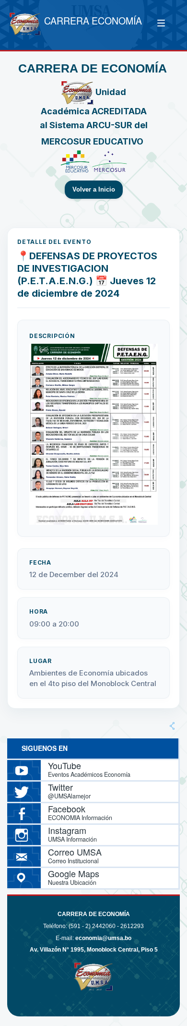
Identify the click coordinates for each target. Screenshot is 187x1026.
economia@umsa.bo (103, 938)
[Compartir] (172, 726)
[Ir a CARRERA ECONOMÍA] (25, 25)
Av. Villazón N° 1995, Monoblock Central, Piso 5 (94, 949)
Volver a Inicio (93, 189)
